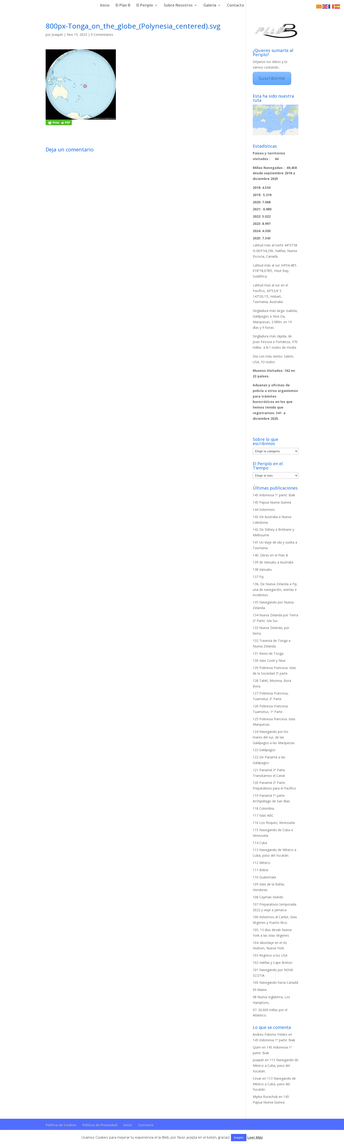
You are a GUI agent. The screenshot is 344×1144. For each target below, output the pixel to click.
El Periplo (144, 6)
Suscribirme (272, 78)
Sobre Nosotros (178, 6)
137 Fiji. (258, 576)
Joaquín (57, 34)
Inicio (105, 6)
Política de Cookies (61, 1125)
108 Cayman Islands (268, 897)
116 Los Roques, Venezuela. (274, 822)
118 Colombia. (263, 808)
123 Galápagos (264, 750)
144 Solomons (264, 509)
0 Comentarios (102, 34)
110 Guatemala (264, 877)
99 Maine (260, 989)
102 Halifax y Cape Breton (272, 962)
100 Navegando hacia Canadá (275, 982)
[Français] (331, 6)
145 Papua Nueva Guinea (272, 502)
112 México (261, 862)
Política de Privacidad (99, 1125)
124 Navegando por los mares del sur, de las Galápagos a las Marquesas (274, 737)
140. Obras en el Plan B (270, 555)
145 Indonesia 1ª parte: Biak (274, 495)
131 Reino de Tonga (268, 653)
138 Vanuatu (262, 569)
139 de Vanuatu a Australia (273, 562)
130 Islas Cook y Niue (269, 660)
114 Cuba (260, 843)
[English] (325, 6)
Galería (209, 6)
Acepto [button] (239, 1137)
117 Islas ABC (263, 815)
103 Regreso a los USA (270, 955)
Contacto (235, 6)
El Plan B (123, 6)
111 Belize (260, 870)
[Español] (337, 6)
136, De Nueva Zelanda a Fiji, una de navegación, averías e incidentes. (275, 589)
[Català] (319, 6)
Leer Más (255, 1137)
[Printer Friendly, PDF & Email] (59, 122)
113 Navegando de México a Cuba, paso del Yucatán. (275, 1065)
